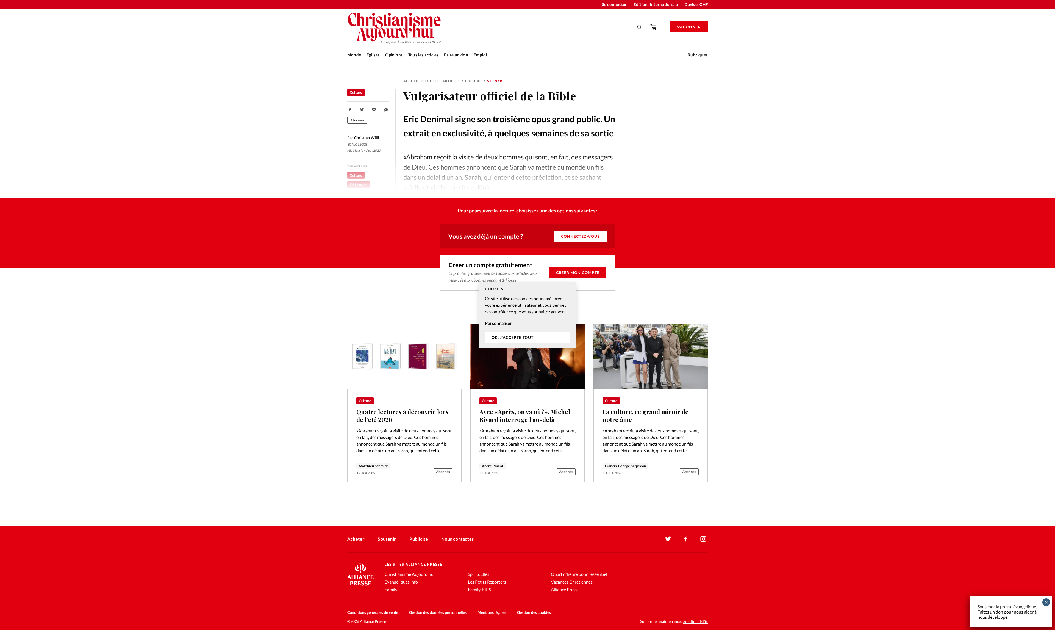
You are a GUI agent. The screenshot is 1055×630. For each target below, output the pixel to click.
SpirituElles (478, 574)
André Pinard (492, 466)
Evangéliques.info (401, 581)
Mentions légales (491, 612)
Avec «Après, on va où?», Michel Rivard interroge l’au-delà (524, 416)
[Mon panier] (654, 27)
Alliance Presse (565, 589)
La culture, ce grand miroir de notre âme (645, 416)
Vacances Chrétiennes (572, 581)
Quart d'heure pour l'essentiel (579, 574)
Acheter (356, 538)
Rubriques (698, 54)
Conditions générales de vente (372, 612)
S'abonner (689, 26)
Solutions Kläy (695, 621)
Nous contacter (457, 538)
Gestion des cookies (534, 612)
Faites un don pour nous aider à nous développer (1007, 614)
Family (391, 589)
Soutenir (387, 538)
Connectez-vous (580, 236)
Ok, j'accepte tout (513, 337)
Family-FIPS (479, 589)
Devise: (696, 4)
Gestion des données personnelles (438, 612)
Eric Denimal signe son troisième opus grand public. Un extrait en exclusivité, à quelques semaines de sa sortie (509, 126)
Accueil (411, 81)
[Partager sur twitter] (362, 109)
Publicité (418, 538)
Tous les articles (423, 54)
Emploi (480, 54)
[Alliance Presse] (360, 586)
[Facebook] (685, 539)
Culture (473, 81)
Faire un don (456, 54)
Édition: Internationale (656, 4)
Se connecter (614, 4)
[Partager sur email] (374, 109)
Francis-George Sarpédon (625, 466)
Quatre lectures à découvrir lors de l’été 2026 (402, 416)
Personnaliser (498, 323)
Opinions (394, 54)
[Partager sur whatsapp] (386, 109)
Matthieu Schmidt (373, 466)
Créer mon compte (577, 272)
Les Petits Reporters (487, 581)
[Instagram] (703, 539)
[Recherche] (639, 27)
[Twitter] (668, 539)
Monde (354, 54)
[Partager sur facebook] (350, 109)
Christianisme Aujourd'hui (410, 574)
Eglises (373, 54)
